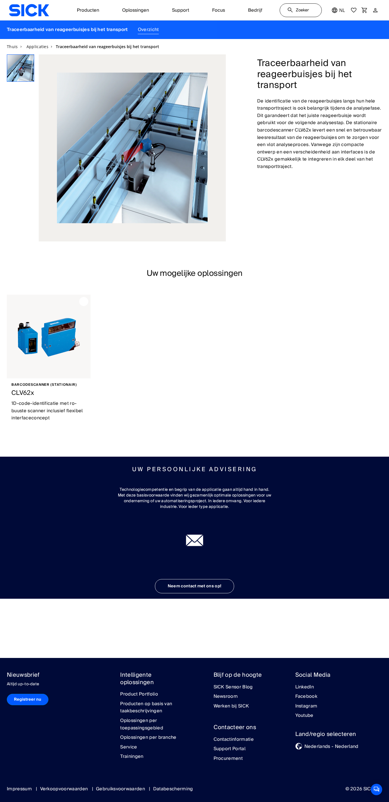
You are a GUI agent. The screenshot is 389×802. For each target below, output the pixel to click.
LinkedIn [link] (304, 687)
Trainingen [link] (131, 756)
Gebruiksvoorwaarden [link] (121, 789)
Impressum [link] (20, 789)
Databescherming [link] (173, 789)
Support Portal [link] (229, 749)
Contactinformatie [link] (234, 739)
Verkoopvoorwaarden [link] (64, 789)
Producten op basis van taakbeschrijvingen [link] (146, 707)
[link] (29, 10)
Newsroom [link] (226, 696)
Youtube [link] (304, 715)
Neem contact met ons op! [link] (195, 586)
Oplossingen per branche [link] (148, 737)
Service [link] (128, 747)
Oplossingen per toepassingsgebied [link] (141, 724)
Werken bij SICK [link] (231, 706)
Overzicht (148, 30)
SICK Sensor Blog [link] (233, 687)
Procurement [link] (228, 758)
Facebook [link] (306, 696)
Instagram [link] (306, 706)
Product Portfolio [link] (139, 694)
